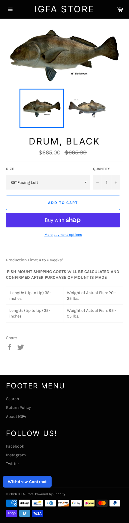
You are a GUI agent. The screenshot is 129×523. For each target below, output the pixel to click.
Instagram (16, 455)
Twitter (12, 463)
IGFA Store (64, 9)
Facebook (15, 446)
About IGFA (16, 416)
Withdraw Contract (27, 481)
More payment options (63, 235)
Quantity (101, 169)
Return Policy (18, 407)
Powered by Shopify (50, 494)
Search (12, 398)
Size (10, 169)
